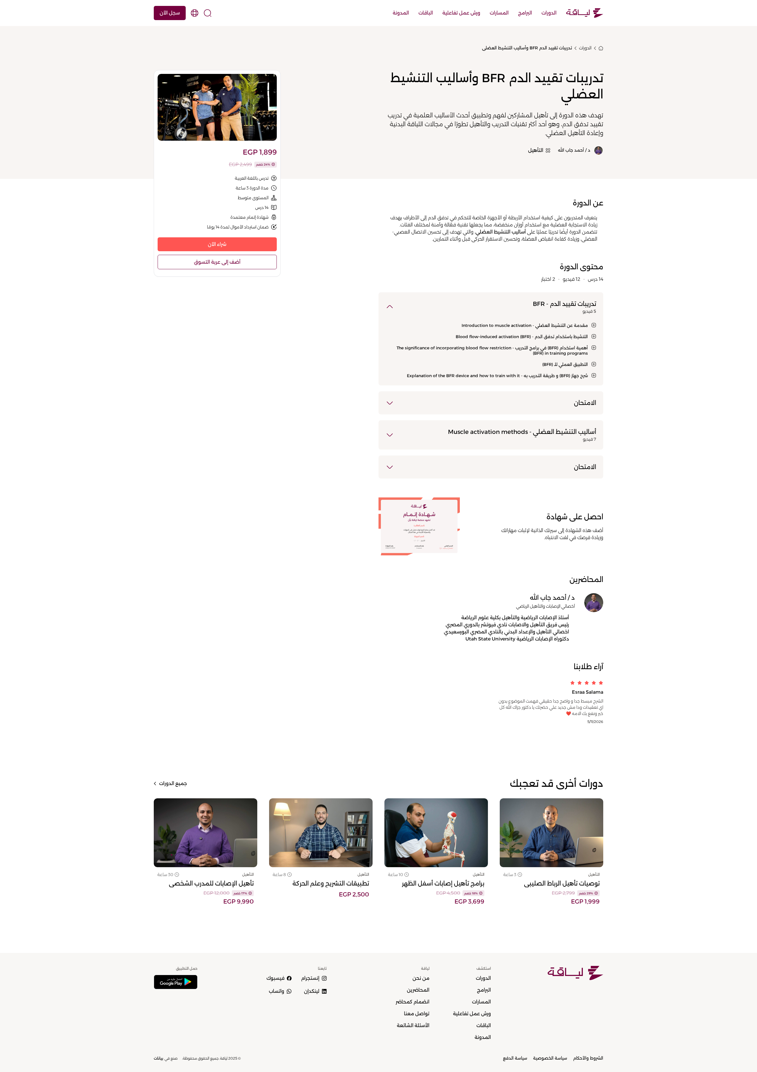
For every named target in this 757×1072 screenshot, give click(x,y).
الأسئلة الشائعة (413, 1025)
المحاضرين (418, 990)
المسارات (499, 13)
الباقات (425, 13)
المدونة (401, 13)
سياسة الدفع (515, 1058)
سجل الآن (170, 13)
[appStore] (176, 982)
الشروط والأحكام (588, 1058)
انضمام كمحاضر (412, 1002)
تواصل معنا (416, 1013)
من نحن (421, 978)
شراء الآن (217, 244)
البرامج (525, 13)
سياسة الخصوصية (550, 1058)
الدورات (549, 13)
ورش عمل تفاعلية (461, 13)
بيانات (158, 1058)
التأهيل (594, 874)
